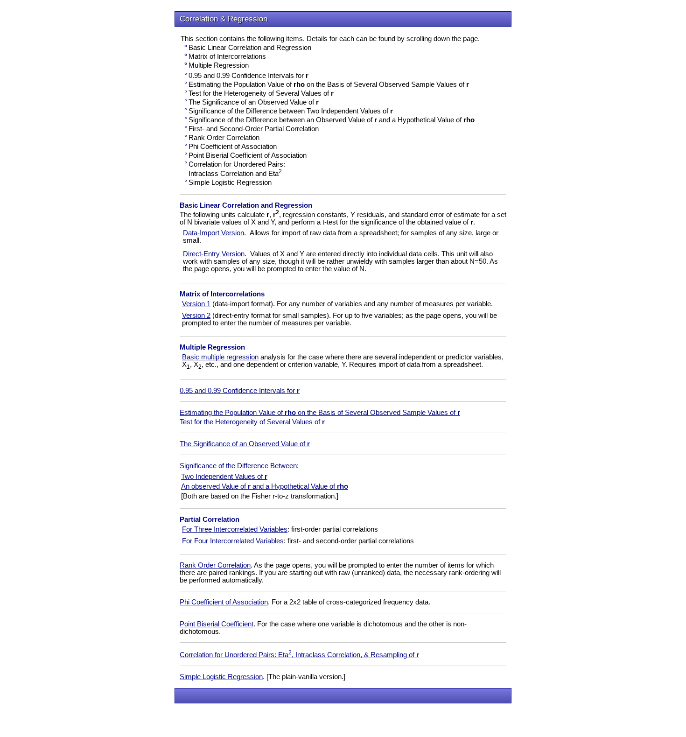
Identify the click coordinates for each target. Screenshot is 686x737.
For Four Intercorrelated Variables (233, 541)
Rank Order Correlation (215, 565)
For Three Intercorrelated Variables (234, 529)
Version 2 (196, 315)
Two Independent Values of (224, 476)
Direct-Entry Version (214, 254)
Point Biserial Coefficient (216, 624)
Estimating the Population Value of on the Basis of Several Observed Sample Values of (320, 412)
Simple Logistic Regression (221, 677)
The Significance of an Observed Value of (245, 444)
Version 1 (196, 304)
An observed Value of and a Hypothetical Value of (264, 486)
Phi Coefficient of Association (224, 602)
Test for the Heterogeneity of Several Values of (252, 422)
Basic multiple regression (220, 357)
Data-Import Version (213, 233)
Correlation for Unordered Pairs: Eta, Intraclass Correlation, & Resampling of (299, 655)
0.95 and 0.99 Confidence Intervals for (240, 390)
